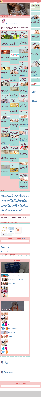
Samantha (27, 196)
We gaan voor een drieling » (5, 247)
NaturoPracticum (3, 193)
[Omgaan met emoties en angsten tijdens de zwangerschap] (5, 101)
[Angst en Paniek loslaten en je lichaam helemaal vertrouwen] (5, 68)
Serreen (19, 198)
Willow (22, 209)
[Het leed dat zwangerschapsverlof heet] (23, 36)
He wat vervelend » (4, 246)
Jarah (5, 201)
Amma (11, 210)
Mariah (23, 198)
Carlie (21, 199)
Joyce (7, 206)
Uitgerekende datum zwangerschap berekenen (14, 340)
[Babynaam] (4, 233)
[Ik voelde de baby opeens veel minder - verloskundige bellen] (14, 72)
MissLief (7, 199)
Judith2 (9, 198)
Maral (14, 195)
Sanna (16, 201)
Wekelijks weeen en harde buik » (5, 248)
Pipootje (2, 204)
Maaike (6, 195)
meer (22, 238)
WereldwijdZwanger (3, 194)
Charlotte (6, 205)
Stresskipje (14, 200)
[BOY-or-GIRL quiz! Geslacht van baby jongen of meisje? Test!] (4, 324)
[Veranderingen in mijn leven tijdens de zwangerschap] (14, 105)
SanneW (4, 199)
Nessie (15, 198)
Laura (12, 200)
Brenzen (21, 204)
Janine (12, 195)
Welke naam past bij (10, 336)
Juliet (22, 206)
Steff (9, 206)
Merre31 (2, 206)
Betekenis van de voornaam (6, 309)
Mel (24, 196)
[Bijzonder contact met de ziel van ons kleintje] (14, 120)
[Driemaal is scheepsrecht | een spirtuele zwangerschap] (5, 37)
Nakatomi (27, 205)
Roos (6, 210)
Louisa (6, 23)
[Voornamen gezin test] (35, 17)
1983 (15, 199)
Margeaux (12, 199)
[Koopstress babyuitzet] (5, 167)
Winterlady (19, 206)
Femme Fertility (12, 193)
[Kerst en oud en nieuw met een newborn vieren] (23, 148)
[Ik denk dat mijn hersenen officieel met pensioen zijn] (14, 170)
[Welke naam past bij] (4, 336)
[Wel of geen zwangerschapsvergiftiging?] (23, 51)
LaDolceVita (17, 199)
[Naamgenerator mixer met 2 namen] (4, 328)
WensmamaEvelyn (9, 194)
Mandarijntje (8, 201)
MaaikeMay (13, 210)
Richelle (24, 205)
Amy (8, 209)
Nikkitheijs (23, 201)
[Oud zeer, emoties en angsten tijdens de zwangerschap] (5, 117)
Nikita (10, 209)
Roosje (15, 209)
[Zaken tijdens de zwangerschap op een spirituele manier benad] (14, 89)
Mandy (27, 206)
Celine (9, 205)
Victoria (5, 209)
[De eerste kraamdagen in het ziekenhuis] (23, 133)
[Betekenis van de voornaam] (12, 310)
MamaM (10, 199)
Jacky (14, 196)
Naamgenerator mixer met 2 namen (12, 328)
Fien (21, 198)
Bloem (13, 209)
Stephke (19, 209)
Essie (4, 198)
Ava (18, 193)
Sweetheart (5, 204)
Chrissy (23, 200)
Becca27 (24, 195)
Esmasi (22, 205)
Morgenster (18, 195)
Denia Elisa (26, 198)
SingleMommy (20, 200)
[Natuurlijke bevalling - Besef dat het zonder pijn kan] (23, 84)
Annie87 (2, 209)
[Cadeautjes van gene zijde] (5, 52)
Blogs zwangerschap (14, 15)
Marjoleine (12, 198)
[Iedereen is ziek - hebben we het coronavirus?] (23, 179)
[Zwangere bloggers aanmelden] (35, 65)
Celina (18, 196)
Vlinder (2, 196)
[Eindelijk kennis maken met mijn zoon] (23, 116)
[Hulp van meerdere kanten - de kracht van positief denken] (5, 152)
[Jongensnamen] (35, 32)
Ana (9, 195)
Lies (8, 195)
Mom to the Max (12, 206)
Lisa (17, 198)
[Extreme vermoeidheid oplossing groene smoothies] (14, 37)
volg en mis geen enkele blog (13, 23)
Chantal (17, 210)
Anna (17, 209)
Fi (17, 200)
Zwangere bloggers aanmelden (6, 370)
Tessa (1, 199)
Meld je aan (13, 256)
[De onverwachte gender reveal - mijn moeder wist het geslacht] (14, 55)
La (17, 201)
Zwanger (10, 15)
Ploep (11, 204)
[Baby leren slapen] (23, 163)
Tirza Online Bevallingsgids (16, 194)
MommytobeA (13, 201)
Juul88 (24, 204)
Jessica (2, 210)
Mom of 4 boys (8, 193)
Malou (4, 196)
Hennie (2, 198)
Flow (7, 209)
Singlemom (8, 204)
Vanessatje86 (2, 201)
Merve (23, 196)
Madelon (16, 193)
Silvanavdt (27, 195)
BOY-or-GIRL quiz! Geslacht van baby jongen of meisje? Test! (16, 324)
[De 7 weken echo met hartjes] (5, 84)
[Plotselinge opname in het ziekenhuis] (23, 100)
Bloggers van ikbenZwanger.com (12, 283)
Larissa (21, 195)
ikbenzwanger (1, 1)
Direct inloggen (36, 8)
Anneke (19, 210)
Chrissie (26, 200)
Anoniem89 (14, 204)
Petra (24, 194)
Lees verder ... (6, 92)
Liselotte (9, 200)
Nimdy (23, 193)
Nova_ (23, 199)
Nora (26, 201)
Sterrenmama (6, 200)
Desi (15, 195)
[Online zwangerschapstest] (35, 47)
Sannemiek (2, 200)
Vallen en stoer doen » (4, 250)
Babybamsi (21, 194)
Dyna (11, 205)
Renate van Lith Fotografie (16, 205)
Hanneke (6, 198)
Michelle (16, 206)
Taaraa (25, 199)
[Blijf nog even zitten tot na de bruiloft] (4, 275)
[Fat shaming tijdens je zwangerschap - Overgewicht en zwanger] (5, 135)
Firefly (17, 204)
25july (6, 196)
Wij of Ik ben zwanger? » (4, 251)
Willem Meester (3, 205)
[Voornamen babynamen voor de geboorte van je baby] (4, 320)
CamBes (8, 210)
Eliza (20, 201)
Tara (19, 204)
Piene (26, 204)
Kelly (16, 196)
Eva (19, 201)
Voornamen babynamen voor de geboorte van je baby (15, 320)
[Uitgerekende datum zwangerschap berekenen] (4, 340)
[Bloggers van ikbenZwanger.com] (4, 283)
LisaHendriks (2, 195)
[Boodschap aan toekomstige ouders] (14, 152)
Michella (21, 193)
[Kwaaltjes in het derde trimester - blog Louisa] (14, 136)
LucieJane (11, 196)
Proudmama (25, 209)
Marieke (5, 206)
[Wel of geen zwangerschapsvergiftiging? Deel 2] (23, 67)
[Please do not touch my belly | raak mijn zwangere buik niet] (4, 279)
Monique (24, 206)
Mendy (21, 196)
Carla (4, 210)
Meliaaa (9, 196)
